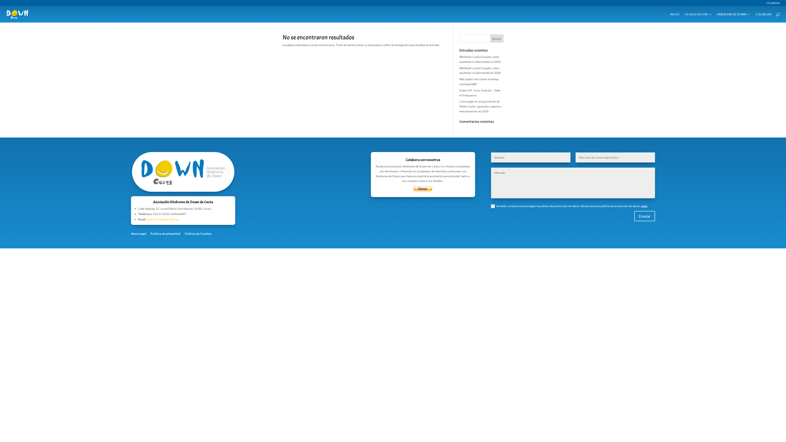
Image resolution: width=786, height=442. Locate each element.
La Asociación (696, 14)
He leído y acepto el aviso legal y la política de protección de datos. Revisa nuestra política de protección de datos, (572, 206)
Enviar (644, 216)
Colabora (773, 3)
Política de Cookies (198, 233)
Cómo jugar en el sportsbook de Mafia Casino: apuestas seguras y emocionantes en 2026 (480, 106)
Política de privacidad (165, 233)
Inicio (675, 14)
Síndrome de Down (731, 14)
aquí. (644, 206)
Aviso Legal (138, 233)
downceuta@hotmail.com (163, 219)
